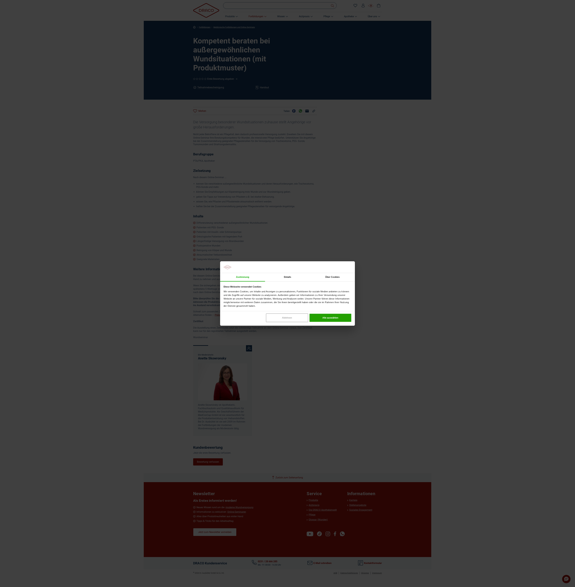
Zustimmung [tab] (242, 277)
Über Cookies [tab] (332, 277)
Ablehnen (287, 317)
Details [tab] (287, 277)
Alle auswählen (330, 317)
